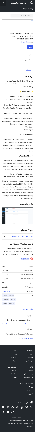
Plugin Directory (28, 9)
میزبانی (30, 357)
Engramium (25, 42)
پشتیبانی (28, 70)
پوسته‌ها (14, 354)
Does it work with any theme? (22, 236)
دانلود (30, 47)
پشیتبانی (30, 370)
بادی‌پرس (29, 394)
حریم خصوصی (28, 361)
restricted (11, 303)
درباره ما (30, 350)
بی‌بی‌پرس (29, 390)
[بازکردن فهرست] (3, 3)
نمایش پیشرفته (28, 309)
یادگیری (30, 367)
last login (12, 299)
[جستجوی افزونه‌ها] (12, 16)
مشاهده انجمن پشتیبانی (25, 338)
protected (6, 299)
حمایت (13, 374)
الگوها (15, 361)
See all (4, 324)
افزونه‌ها (14, 357)
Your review (29, 324)
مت (31, 387)
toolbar (5, 303)
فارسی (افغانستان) (22, 403)
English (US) (6, 291)
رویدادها (14, 370)
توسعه (29, 65)
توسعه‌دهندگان (28, 374)
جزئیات (28, 55)
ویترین (14, 350)
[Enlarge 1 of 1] (30, 210)
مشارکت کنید (12, 367)
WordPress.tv (27, 377)
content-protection (8, 295)
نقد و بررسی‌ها (26, 60)
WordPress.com (26, 384)
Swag (14, 377)
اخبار (31, 354)
